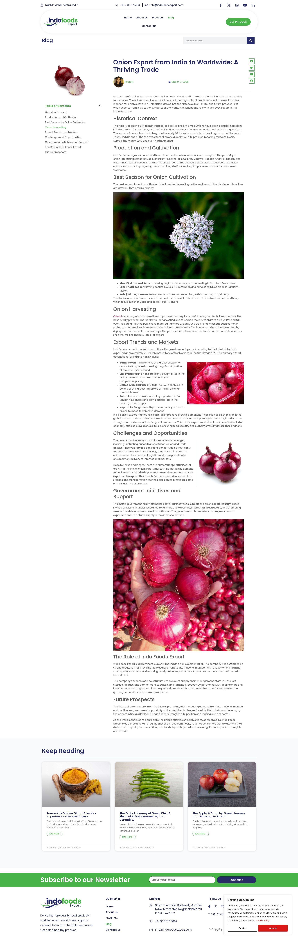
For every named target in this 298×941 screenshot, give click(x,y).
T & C (211, 914)
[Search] (251, 40)
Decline (242, 928)
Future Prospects (55, 152)
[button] (100, 106)
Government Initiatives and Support (67, 142)
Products (158, 17)
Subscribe (236, 880)
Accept (273, 928)
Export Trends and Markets (61, 132)
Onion (116, 316)
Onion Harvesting (55, 127)
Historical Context (56, 112)
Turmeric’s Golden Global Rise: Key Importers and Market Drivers (71, 814)
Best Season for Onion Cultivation (65, 122)
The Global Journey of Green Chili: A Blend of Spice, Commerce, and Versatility (145, 816)
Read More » (55, 833)
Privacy (221, 914)
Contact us (149, 26)
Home (128, 17)
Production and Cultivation (61, 117)
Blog (171, 17)
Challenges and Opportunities (63, 137)
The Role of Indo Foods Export (63, 147)
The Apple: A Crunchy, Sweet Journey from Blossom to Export (218, 814)
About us (142, 17)
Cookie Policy (263, 920)
